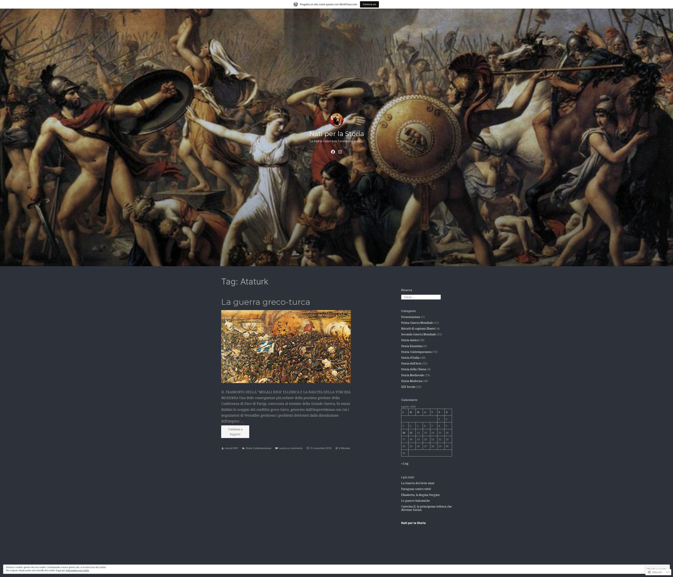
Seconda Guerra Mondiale (418, 334)
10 (403, 432)
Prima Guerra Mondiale (417, 323)
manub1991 (231, 448)
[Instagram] (340, 151)
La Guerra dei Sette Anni (417, 483)
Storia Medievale (412, 375)
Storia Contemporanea (258, 448)
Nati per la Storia (336, 134)
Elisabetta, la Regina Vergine (420, 495)
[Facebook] (333, 151)
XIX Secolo (408, 387)
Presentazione (410, 317)
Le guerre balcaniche (415, 501)
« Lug (405, 463)
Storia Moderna (411, 381)
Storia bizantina (412, 346)
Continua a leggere (231, 432)
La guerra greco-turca (265, 302)
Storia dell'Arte (411, 363)
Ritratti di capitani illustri (418, 328)
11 (411, 432)
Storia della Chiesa (413, 369)
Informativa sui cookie (77, 570)
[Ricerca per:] (421, 297)
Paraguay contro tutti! (416, 489)
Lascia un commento (290, 448)
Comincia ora (369, 4)
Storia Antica (410, 340)
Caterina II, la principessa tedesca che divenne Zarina (426, 508)
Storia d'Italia (410, 358)
